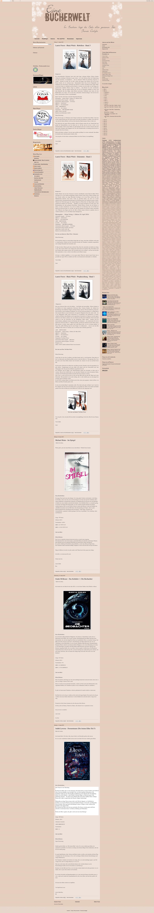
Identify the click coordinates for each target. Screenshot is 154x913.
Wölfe (103, 221)
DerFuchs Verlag (105, 235)
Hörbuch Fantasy (118, 197)
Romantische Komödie (106, 161)
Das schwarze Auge (117, 147)
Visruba (118, 279)
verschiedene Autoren (113, 287)
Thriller (118, 158)
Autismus (111, 225)
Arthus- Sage (117, 194)
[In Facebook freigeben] (87, 151)
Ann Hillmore (111, 224)
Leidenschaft (114, 179)
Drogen (115, 235)
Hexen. (112, 247)
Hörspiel (103, 250)
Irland (104, 198)
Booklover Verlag (107, 170)
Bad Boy (113, 226)
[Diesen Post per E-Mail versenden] (84, 151)
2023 (104, 121)
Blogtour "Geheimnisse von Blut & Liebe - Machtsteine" (113, 312)
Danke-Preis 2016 (109, 234)
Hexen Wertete (107, 247)
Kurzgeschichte (104, 253)
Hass (109, 211)
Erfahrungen (113, 207)
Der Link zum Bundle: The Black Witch (77, 412)
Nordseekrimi (116, 214)
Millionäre (104, 154)
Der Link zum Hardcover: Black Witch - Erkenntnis (66, 234)
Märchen (113, 162)
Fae (109, 238)
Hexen (112, 152)
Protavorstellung (117, 263)
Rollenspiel (110, 148)
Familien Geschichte (105, 172)
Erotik (118, 149)
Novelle (108, 171)
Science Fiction (118, 155)
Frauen (109, 209)
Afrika (104, 223)
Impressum (79, 38)
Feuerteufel (118, 240)
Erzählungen (116, 154)
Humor (115, 156)
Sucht (120, 275)
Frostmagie (112, 158)
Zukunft (108, 194)
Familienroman (104, 184)
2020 (104, 126)
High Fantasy (113, 172)
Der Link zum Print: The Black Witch (63, 349)
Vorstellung (109, 220)
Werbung (118, 193)
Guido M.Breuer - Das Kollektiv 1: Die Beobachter (73, 579)
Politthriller (106, 263)
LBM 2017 (109, 253)
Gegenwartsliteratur (110, 141)
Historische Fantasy (110, 197)
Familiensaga (113, 238)
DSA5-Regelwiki (104, 206)
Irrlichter (107, 250)
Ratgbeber (103, 265)
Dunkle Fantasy (105, 183)
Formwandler (105, 209)
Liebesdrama (114, 212)
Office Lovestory (117, 261)
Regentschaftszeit (104, 266)
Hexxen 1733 (108, 248)
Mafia (107, 199)
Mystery (119, 156)
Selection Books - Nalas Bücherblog (41, 164)
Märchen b (114, 260)
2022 (104, 123)
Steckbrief (110, 182)
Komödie (115, 198)
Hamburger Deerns (108, 246)
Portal (110, 263)
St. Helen (118, 274)
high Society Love (110, 221)
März (105, 100)
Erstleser (108, 237)
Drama (109, 144)
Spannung (111, 155)
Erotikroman (119, 166)
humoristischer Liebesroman (116, 163)
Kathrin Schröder (117, 250)
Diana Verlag (111, 235)
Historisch (118, 181)
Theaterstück (118, 276)
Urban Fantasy (116, 161)
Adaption (112, 194)
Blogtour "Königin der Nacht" (112, 343)
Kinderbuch (117, 153)
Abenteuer (117, 145)
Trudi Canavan (117, 277)
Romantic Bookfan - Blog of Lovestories (41, 160)
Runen (119, 267)
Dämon (115, 206)
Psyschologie (109, 264)
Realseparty (113, 265)
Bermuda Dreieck (110, 227)
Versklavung (113, 279)
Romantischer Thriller (109, 180)
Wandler (112, 280)
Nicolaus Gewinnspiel (111, 261)
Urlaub (115, 278)
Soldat (104, 273)
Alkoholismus (114, 223)
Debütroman (118, 195)
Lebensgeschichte (108, 212)
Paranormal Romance (106, 166)
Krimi (118, 162)
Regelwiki (118, 265)
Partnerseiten (104, 44)
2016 (104, 133)
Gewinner (113, 210)
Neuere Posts (57, 901)
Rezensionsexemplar (105, 267)
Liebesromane (104, 160)
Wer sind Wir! (61, 38)
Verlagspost (104, 279)
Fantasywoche (105, 240)
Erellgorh (108, 207)
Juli (105, 95)
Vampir (105, 174)
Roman (113, 171)
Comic (103, 195)
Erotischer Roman (105, 168)
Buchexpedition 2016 (106, 47)
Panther (106, 262)
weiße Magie (119, 287)
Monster (103, 260)
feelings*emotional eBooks (114, 187)
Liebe (105, 144)
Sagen (118, 171)
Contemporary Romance (110, 195)
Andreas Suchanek (105, 224)
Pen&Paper (45, 38)
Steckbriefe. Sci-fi (112, 275)
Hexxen (104, 248)
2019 (104, 128)
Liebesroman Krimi (107, 213)
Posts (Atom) (60, 904)
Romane (110, 154)
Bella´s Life (36, 162)
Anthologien (109, 169)
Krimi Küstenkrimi (113, 252)
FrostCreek (118, 196)
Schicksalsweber (105, 201)
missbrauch (117, 221)
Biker (115, 227)
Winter (116, 220)
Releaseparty (106, 149)
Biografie (115, 180)
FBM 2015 (112, 196)
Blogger (86, 910)
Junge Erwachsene (117, 148)
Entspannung (111, 236)
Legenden (105, 167)
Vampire (114, 144)
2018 (104, 129)
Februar (105, 102)
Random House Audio (116, 264)
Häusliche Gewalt (111, 249)
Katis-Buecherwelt (37, 180)
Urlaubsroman (104, 220)
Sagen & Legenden (108, 185)
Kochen (119, 251)
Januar (105, 103)
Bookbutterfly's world (38, 174)
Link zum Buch (58, 532)
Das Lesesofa (36, 156)
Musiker (107, 260)
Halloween (113, 181)
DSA (109, 147)
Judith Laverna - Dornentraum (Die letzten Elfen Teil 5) (75, 728)
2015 (104, 134)
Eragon (116, 236)
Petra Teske (108, 173)
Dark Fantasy (117, 167)
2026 (104, 89)
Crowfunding (104, 234)
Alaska (107, 223)
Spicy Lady (113, 168)
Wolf (119, 220)
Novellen (103, 200)
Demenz (120, 234)
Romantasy (114, 173)
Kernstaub (107, 251)
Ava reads (36, 182)
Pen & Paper (113, 149)
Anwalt (115, 224)
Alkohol (110, 223)
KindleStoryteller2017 (113, 251)
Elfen (113, 166)
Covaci (116, 233)
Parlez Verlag (110, 262)
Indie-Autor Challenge (114, 159)
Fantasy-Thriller (113, 208)
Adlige (120, 222)
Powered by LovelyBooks (106, 358)
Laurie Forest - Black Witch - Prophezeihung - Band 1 (75, 276)
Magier (118, 160)
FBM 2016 (117, 237)
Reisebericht (112, 266)
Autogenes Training (117, 225)
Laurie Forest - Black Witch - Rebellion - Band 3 (73, 45)
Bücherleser (36, 158)
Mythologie (110, 260)
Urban (105, 193)
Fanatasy (107, 181)
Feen (109, 240)
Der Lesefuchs (37, 176)
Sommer (115, 273)
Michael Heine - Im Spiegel (65, 440)
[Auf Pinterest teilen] (88, 151)
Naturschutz (111, 214)
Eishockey (118, 206)
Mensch (111, 199)
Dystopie (113, 170)
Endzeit (103, 196)
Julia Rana (111, 250)
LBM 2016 (108, 179)
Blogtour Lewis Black (111, 324)
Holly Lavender (105, 249)
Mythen (103, 180)
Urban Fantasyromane (109, 278)
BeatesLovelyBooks (38, 168)
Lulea (112, 213)
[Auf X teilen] (86, 151)
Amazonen (118, 223)
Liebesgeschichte (111, 143)
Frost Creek (112, 160)
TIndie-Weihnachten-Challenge (107, 276)
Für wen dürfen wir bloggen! (107, 83)
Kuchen (118, 252)
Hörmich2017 (118, 249)
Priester (113, 263)
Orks (103, 262)
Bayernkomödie (104, 227)
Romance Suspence (113, 267)
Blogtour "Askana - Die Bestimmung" (113, 336)
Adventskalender (117, 182)
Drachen (103, 162)
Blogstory (119, 169)
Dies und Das (110, 206)
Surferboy (119, 173)
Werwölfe (103, 159)
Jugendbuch (115, 146)
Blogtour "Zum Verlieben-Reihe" (108, 306)
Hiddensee (113, 248)
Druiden (119, 235)
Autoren (52, 38)
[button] (56, 894)
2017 (104, 131)
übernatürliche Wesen (105, 289)
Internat (112, 211)
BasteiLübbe (118, 226)
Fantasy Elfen (108, 208)
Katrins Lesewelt (37, 166)
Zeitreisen (104, 194)
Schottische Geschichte (113, 201)
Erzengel (103, 208)
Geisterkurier (109, 210)
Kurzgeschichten (105, 163)
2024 (104, 119)
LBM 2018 (113, 253)
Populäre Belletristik (115, 200)
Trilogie (107, 277)
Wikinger (113, 220)
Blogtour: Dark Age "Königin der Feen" (113, 349)
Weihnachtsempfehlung (111, 193)
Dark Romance (115, 234)
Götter (115, 174)
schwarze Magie (104, 287)
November (106, 92)
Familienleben (104, 155)
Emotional (103, 207)
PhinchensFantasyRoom (38, 172)
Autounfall (109, 226)
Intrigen (116, 211)
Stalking (103, 275)
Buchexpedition (105, 158)
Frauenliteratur (113, 209)
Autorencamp (116, 157)
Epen (107, 196)
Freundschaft (110, 174)
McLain (118, 179)
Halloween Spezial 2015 (113, 184)
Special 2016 (108, 274)
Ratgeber (108, 265)
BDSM (114, 169)
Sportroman (117, 185)
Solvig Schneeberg (109, 273)
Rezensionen (70, 38)
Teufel (114, 276)
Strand (117, 275)
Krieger (108, 252)
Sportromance (113, 274)
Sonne (119, 273)
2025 (104, 90)
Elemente (117, 183)
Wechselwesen (117, 280)
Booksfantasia (37, 193)
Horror (120, 184)
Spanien (103, 274)
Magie (105, 148)
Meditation (115, 213)
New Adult (111, 167)
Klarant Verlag (109, 198)
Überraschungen (111, 288)
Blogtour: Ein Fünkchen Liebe (112, 294)
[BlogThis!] (85, 151)
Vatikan (119, 278)
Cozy (119, 233)
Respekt (118, 266)
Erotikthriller (118, 207)
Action (104, 179)
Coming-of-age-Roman (105, 233)
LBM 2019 (117, 253)
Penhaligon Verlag (115, 262)
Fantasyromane (119, 239)
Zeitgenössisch (105, 146)
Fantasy (104, 140)
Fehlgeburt (113, 240)
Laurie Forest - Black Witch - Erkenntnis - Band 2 (73, 156)
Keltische (103, 251)
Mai (105, 97)
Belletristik (104, 147)
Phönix (109, 200)
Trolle (112, 277)
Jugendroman (107, 157)
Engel (108, 162)
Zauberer (103, 187)
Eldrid (107, 236)
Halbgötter (104, 197)
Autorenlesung (104, 226)
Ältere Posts (97, 901)
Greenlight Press (104, 211)
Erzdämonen (112, 237)
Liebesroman (117, 140)
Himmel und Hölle (118, 248)
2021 (104, 124)
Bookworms (36, 195)
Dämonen (110, 156)
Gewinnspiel (118, 210)
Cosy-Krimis (111, 233)
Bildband (118, 227)
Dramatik (105, 156)
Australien (107, 225)
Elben (112, 183)
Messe (119, 213)
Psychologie (104, 264)
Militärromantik (104, 182)
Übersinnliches (118, 288)
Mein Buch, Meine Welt (38, 178)
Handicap (113, 246)
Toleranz (103, 277)
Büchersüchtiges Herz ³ (38, 170)
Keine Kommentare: (78, 150)
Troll (109, 277)
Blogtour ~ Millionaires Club (112, 330)
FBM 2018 (106, 238)
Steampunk (107, 275)
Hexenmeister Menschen (117, 247)
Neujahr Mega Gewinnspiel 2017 (112, 300)
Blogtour (119, 143)
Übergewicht (105, 288)
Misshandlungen (117, 199)
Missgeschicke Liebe (105, 214)
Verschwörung (109, 279)
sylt (108, 287)
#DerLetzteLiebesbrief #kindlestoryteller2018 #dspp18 (110, 222)
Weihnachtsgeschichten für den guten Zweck (110, 186)
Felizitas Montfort (118, 208)
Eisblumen (103, 236)
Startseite (37, 38)
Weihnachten (109, 153)
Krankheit (103, 252)
